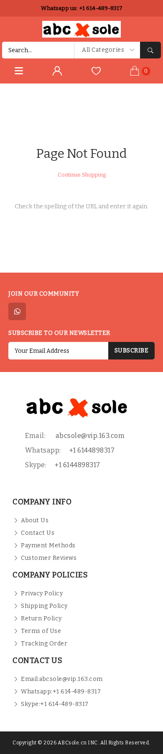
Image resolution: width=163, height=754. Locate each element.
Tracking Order (44, 643)
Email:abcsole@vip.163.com (62, 679)
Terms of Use (41, 631)
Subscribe (132, 350)
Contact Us (37, 532)
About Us (34, 520)
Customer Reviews (48, 558)
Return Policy (41, 618)
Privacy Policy (42, 593)
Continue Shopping (82, 175)
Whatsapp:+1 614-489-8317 (61, 691)
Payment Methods (48, 545)
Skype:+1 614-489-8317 (55, 704)
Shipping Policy (44, 606)
